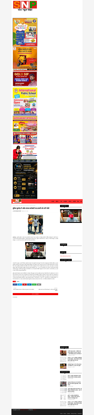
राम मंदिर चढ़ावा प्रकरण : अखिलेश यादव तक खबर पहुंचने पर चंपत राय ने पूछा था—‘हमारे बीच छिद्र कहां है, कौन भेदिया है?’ (75, 352)
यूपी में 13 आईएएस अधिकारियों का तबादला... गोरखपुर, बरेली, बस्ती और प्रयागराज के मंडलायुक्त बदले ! (74, 396)
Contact (68, 413)
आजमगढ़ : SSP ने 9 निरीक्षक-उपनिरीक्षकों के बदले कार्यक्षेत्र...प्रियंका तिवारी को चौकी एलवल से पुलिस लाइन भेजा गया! (75, 359)
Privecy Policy (74, 413)
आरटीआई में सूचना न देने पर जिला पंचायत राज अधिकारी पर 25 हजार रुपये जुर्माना (74, 365)
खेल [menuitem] (81, 201)
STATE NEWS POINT (17, 211)
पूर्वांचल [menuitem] (57, 201)
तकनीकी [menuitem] (74, 201)
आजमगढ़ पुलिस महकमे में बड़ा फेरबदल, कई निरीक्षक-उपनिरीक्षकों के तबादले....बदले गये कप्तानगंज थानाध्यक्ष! (75, 390)
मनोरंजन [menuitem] (70, 201)
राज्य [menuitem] (61, 201)
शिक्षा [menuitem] (78, 201)
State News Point (24, 409)
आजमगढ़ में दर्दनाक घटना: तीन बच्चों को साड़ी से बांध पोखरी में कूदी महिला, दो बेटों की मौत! (74, 383)
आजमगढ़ (17, 205)
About (65, 413)
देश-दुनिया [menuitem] (65, 201)
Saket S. (34, 409)
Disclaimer (80, 413)
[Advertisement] (69, 233)
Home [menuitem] (52, 201)
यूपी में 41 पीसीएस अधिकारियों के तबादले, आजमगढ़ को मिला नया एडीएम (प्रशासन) (74, 376)
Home (14, 205)
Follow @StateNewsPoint (65, 256)
